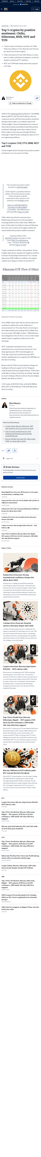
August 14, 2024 (20, 245)
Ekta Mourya (10, 97)
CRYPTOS (5, 26)
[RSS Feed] (14, 450)
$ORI (22, 200)
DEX (25, 228)
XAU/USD (20, 1)
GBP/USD (36, 1)
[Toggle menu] (1, 9)
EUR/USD (28, 1)
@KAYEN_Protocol (11, 238)
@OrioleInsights (22, 187)
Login (37, 9)
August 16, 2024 (23, 212)
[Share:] (37, 98)
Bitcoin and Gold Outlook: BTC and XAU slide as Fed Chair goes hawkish (20, 827)
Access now (20, 477)
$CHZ (25, 205)
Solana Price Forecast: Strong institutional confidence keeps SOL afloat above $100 (18, 577)
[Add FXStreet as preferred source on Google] (20, 103)
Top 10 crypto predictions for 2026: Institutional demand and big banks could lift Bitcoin (18, 434)
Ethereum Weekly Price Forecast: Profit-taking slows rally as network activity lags (20, 857)
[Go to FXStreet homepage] (6, 9)
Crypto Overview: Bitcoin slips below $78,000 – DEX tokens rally (20, 803)
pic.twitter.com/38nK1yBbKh (17, 207)
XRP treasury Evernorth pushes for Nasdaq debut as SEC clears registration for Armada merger (19, 897)
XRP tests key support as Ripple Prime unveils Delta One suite (20, 908)
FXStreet (9, 99)
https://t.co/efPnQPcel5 (15, 205)
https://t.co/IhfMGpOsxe (19, 240)
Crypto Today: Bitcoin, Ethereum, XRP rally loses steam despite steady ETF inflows (19, 867)
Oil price (12, 1)
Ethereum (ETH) (17, 114)
